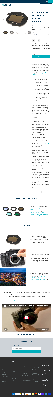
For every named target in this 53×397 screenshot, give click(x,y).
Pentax (35, 277)
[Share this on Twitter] (33, 192)
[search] (46, 4)
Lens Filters (4, 362)
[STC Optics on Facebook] (43, 385)
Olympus (40, 277)
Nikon (44, 276)
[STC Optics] (6, 5)
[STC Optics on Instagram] (48, 385)
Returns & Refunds (25, 368)
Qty (33, 37)
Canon (40, 276)
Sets (3, 365)
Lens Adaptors (5, 376)
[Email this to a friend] (43, 192)
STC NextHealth (35, 381)
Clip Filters (4, 367)
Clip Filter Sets (4, 369)
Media (33, 384)
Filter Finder (24, 4)
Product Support (25, 362)
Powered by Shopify (13, 390)
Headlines (34, 362)
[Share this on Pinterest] (40, 192)
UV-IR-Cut (44, 211)
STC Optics (7, 390)
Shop (18, 4)
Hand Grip (4, 374)
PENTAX (13, 380)
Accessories (4, 381)
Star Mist (46, 215)
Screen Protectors (5, 379)
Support (36, 4)
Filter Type (34, 32)
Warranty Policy (25, 373)
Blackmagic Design (15, 378)
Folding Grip (4, 372)
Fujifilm (32, 277)
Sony (47, 276)
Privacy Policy (24, 378)
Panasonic (44, 277)
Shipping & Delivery (26, 371)
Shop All (3, 383)
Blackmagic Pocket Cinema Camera (38, 279)
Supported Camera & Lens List (19, 300)
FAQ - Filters (34, 377)
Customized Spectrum (26, 380)
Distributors (34, 379)
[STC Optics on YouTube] (45, 385)
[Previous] (4, 19)
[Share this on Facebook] (36, 192)
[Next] (30, 19)
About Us (29, 4)
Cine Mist (39, 215)
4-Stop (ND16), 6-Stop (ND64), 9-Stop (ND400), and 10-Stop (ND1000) (39, 212)
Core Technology (35, 367)
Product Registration (26, 375)
